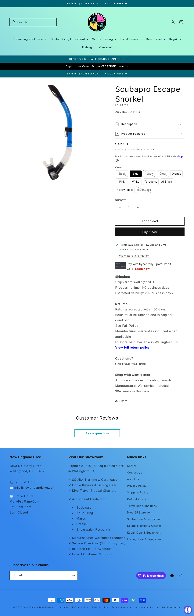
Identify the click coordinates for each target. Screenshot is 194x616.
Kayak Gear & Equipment (143, 532)
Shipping (120, 149)
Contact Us (134, 472)
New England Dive (34, 607)
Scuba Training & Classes (144, 525)
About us (133, 479)
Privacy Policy (136, 485)
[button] (33, 22)
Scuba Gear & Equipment (144, 519)
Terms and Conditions (142, 505)
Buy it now (150, 232)
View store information (134, 255)
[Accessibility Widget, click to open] (188, 610)
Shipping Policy (137, 492)
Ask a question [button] (97, 433)
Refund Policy (136, 499)
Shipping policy (144, 607)
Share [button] (124, 401)
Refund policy (80, 607)
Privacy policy (100, 607)
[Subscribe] (73, 575)
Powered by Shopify (57, 607)
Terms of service (121, 607)
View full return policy (132, 347)
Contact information (169, 607)
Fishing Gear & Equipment (144, 539)
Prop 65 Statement (139, 512)
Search (132, 465)
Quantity (120, 199)
